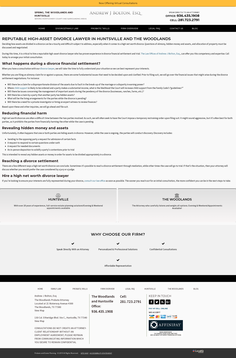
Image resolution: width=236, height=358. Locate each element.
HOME (41, 28)
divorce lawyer (47, 68)
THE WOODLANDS (176, 289)
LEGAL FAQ (154, 28)
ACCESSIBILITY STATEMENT (101, 353)
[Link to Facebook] (151, 302)
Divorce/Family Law (66, 28)
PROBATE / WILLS (100, 28)
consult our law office (94, 180)
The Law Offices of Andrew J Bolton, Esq (160, 53)
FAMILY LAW (56, 289)
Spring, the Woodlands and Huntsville (60, 15)
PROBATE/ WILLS (80, 289)
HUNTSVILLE (150, 289)
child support (21, 88)
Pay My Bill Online (158, 309)
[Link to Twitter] (156, 302)
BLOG (195, 28)
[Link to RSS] (162, 302)
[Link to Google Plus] (168, 302)
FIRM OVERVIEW (129, 28)
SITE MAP (84, 353)
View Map (39, 310)
